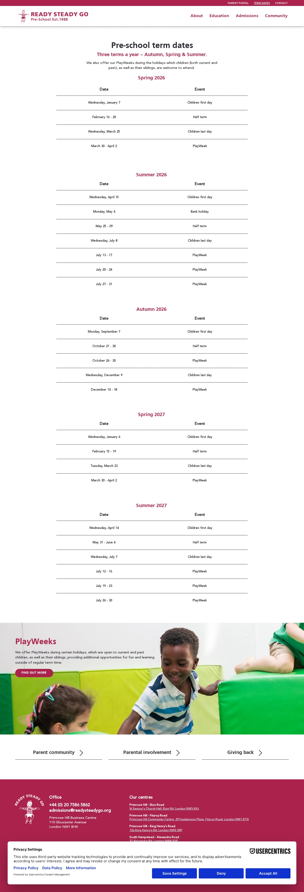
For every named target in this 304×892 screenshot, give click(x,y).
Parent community (54, 752)
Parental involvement (147, 752)
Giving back (240, 752)
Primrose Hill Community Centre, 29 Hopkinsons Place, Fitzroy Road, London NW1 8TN (189, 819)
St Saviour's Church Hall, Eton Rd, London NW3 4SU (164, 808)
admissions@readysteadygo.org (80, 810)
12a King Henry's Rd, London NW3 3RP (155, 830)
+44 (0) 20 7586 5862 (69, 805)
